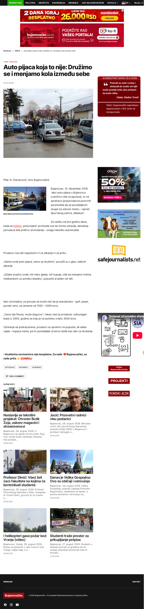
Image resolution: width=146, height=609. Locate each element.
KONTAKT (136, 582)
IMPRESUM (7, 582)
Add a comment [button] (16, 376)
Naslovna (7, 51)
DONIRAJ (26, 358)
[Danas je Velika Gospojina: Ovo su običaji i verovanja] (71, 462)
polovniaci (23, 367)
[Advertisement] (48, 168)
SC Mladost (36, 367)
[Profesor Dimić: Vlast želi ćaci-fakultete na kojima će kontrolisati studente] (25, 462)
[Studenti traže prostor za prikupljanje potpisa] (71, 520)
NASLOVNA (13, 62)
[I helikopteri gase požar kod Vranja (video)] (25, 520)
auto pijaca (10, 367)
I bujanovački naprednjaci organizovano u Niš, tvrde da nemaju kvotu (122, 108)
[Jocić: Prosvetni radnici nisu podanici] (71, 399)
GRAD (17, 51)
